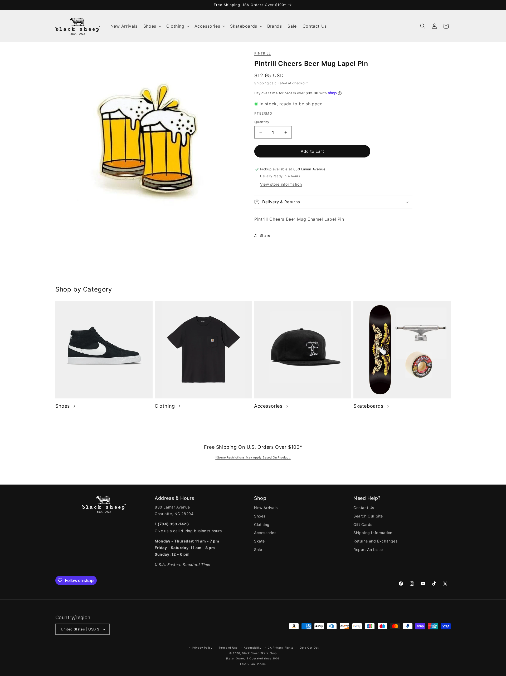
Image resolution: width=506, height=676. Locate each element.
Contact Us (363, 507)
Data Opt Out (309, 647)
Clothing (165, 406)
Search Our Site (368, 516)
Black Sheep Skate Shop (259, 653)
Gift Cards (362, 524)
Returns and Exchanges (375, 541)
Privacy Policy (202, 647)
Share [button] (265, 235)
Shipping (261, 83)
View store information (281, 184)
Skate (259, 541)
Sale (258, 549)
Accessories (268, 406)
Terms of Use (228, 647)
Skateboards (368, 406)
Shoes (62, 406)
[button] (151, 26)
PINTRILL (262, 53)
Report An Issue (368, 549)
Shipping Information (372, 532)
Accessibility (253, 647)
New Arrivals (266, 507)
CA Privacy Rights (280, 647)
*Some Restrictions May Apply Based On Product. (253, 457)
